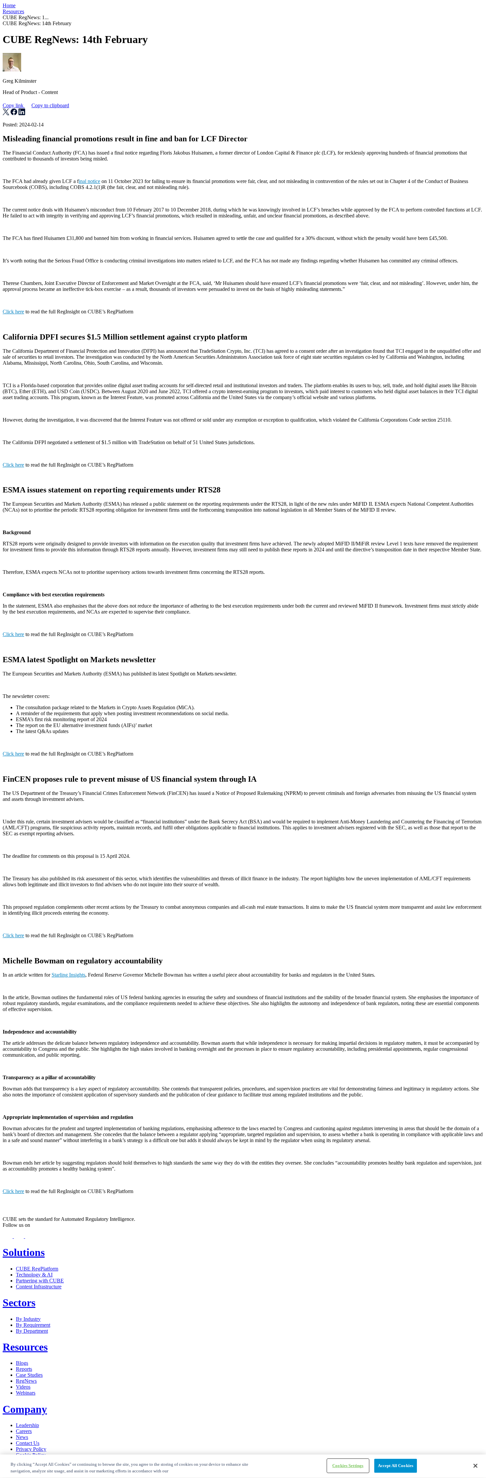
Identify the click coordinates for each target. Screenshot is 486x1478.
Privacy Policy (31, 1449)
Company (25, 1409)
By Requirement (33, 1325)
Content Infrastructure (38, 1286)
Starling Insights (68, 975)
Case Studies (29, 1375)
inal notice (89, 181)
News (22, 1437)
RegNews (26, 1381)
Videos (23, 1387)
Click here (13, 311)
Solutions (24, 1252)
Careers (24, 1431)
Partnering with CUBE (40, 1280)
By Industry (28, 1319)
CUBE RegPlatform (37, 1268)
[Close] (475, 1465)
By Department (32, 1331)
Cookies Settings (347, 1465)
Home (9, 5)
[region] (243, 1466)
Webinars (25, 1393)
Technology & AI (34, 1274)
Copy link (36, 105)
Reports (24, 1369)
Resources (13, 11)
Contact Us (27, 1443)
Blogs (22, 1363)
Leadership (27, 1425)
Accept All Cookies (395, 1465)
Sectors (19, 1303)
